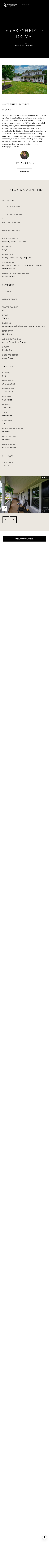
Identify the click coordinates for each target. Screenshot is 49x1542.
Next (13, 519)
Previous (6, 519)
